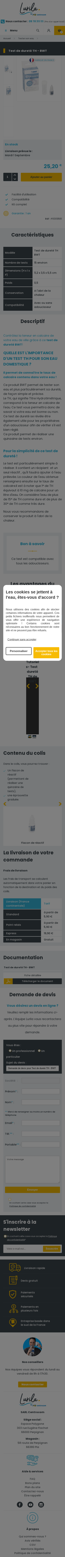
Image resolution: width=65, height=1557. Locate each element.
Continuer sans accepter (22, 639)
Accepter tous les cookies (46, 653)
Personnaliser (19, 651)
